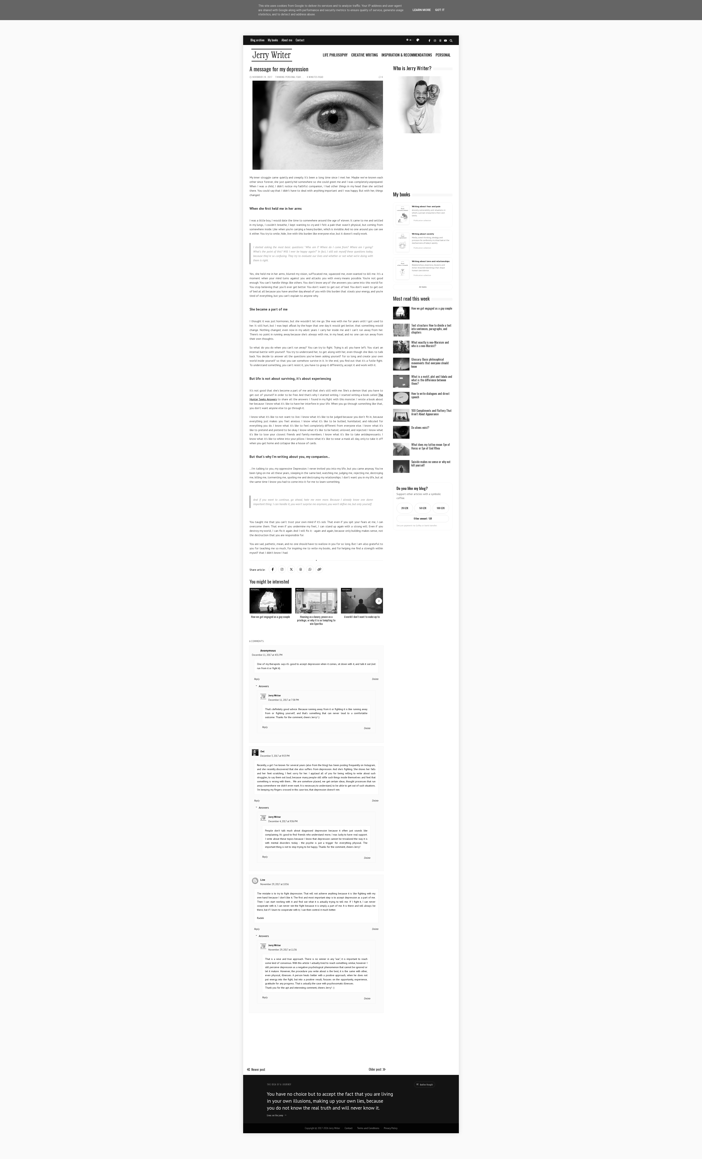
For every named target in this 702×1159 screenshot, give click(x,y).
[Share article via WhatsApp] (310, 569)
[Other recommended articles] (378, 601)
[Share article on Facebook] (272, 569)
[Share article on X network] (291, 569)
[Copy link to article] (319, 569)
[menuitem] (336, 54)
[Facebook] (429, 40)
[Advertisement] (422, 162)
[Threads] (440, 40)
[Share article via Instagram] (282, 569)
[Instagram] (435, 40)
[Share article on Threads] (300, 569)
